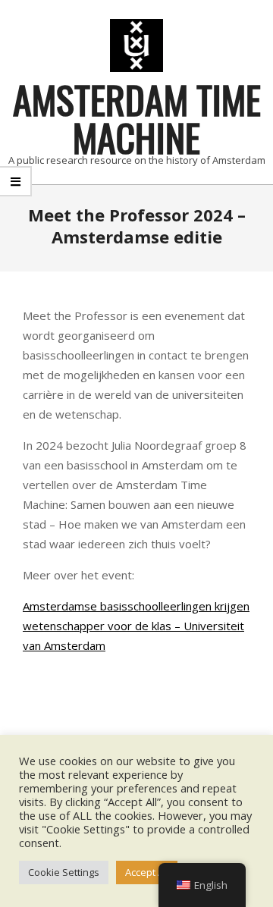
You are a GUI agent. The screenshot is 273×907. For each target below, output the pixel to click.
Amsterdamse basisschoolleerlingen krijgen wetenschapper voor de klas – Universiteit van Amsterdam (136, 625)
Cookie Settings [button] (63, 872)
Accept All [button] (146, 872)
